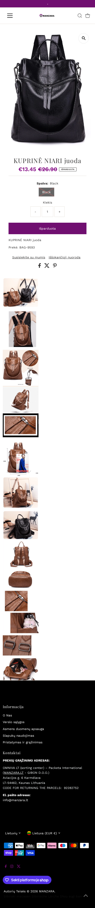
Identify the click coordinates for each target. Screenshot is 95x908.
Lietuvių (11, 833)
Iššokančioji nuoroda (64, 257)
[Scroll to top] (85, 898)
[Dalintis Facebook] (40, 267)
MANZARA (46, 891)
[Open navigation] (14, 15)
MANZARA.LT (14, 772)
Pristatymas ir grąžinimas (22, 742)
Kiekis (47, 202)
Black (46, 192)
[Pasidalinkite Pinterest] (55, 267)
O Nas (7, 715)
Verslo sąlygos (13, 722)
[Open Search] (80, 16)
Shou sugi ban (71, 896)
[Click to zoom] (83, 38)
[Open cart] (87, 15)
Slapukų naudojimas (18, 735)
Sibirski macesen (17, 896)
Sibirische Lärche (45, 896)
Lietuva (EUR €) (44, 833)
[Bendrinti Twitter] (47, 267)
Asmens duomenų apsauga (23, 729)
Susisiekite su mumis (28, 257)
